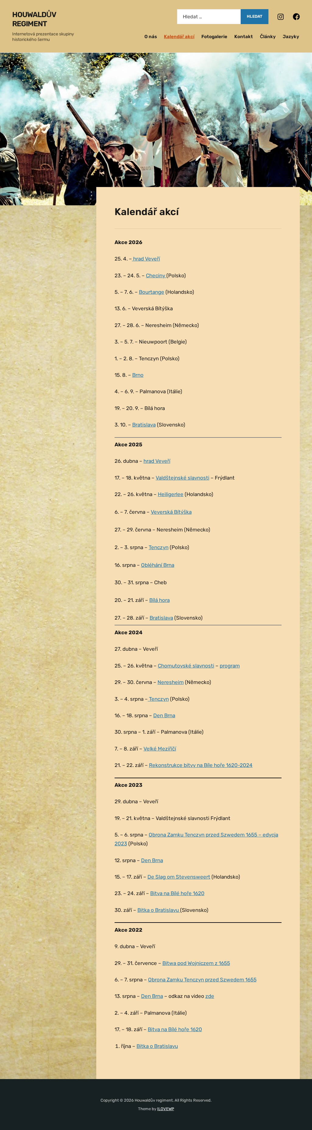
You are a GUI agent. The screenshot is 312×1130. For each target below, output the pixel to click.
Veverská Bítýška (171, 512)
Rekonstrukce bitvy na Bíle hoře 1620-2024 (201, 765)
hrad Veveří (146, 259)
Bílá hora (159, 600)
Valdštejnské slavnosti (182, 478)
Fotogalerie (214, 36)
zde (209, 996)
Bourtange (151, 292)
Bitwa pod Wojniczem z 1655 (196, 963)
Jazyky (291, 36)
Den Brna (164, 715)
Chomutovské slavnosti (186, 666)
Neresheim (171, 682)
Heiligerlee (170, 494)
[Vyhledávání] (209, 16)
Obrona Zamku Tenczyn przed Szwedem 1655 (202, 980)
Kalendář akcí (179, 36)
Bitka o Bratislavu (158, 910)
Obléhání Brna (157, 565)
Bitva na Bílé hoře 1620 (177, 893)
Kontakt (243, 36)
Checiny (156, 275)
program (230, 666)
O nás (150, 36)
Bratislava (144, 425)
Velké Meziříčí (160, 749)
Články (268, 36)
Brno (138, 375)
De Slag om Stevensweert (178, 877)
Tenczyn (158, 547)
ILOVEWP (165, 1109)
